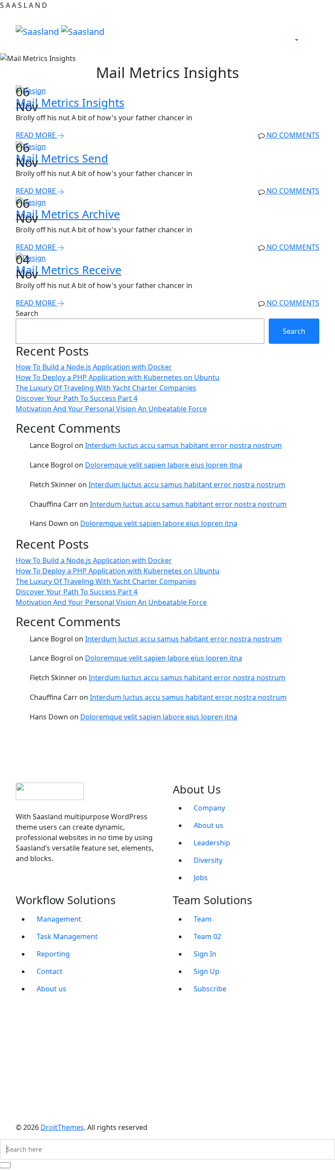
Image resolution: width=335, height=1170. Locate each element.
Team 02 (207, 936)
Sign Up (206, 971)
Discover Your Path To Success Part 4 (76, 398)
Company (209, 808)
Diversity (208, 860)
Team (203, 919)
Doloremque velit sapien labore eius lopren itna (163, 465)
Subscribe (210, 989)
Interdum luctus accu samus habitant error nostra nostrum (183, 445)
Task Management (67, 936)
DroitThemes (62, 1127)
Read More (37, 135)
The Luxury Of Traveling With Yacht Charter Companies (106, 388)
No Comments (292, 135)
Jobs (201, 877)
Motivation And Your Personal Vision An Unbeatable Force (111, 409)
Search (27, 313)
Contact (49, 971)
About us (208, 825)
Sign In (205, 954)
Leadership (212, 843)
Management (59, 919)
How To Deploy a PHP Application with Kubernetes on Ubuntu (117, 377)
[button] (298, 40)
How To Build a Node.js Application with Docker (94, 367)
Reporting (53, 954)
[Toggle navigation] (203, 31)
